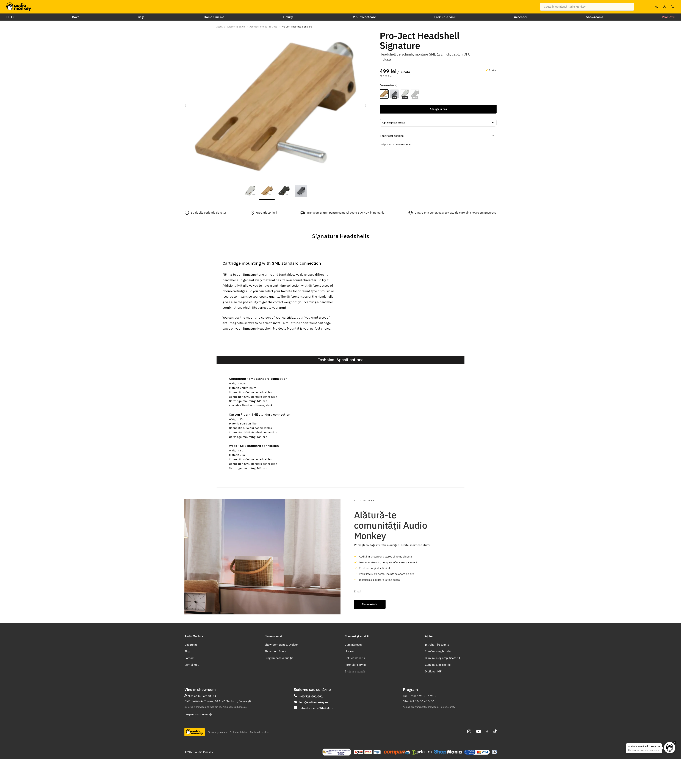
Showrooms (595, 17)
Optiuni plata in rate (393, 122)
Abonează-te (370, 604)
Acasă (219, 26)
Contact (189, 658)
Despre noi (191, 644)
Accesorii (521, 17)
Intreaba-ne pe (316, 708)
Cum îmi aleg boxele (438, 651)
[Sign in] (664, 7)
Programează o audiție (279, 658)
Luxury (288, 17)
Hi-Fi (10, 17)
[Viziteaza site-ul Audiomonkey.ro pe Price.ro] (422, 752)
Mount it (293, 328)
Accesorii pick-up (236, 26)
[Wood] (384, 94)
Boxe (76, 17)
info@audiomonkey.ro (313, 702)
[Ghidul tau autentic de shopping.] (397, 752)
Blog (187, 651)
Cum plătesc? (353, 644)
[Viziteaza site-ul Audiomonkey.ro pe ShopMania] (448, 752)
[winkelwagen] (673, 7)
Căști (141, 17)
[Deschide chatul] (669, 747)
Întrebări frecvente (437, 644)
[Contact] (656, 7)
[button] (185, 105)
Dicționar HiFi (433, 671)
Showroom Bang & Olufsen (281, 644)
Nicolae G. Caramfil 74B (203, 696)
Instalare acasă (355, 671)
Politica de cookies (259, 732)
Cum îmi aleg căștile (438, 664)
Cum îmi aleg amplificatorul (442, 658)
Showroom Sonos (276, 651)
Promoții (668, 17)
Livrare (349, 651)
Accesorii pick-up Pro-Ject (263, 26)
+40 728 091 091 (311, 696)
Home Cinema (214, 17)
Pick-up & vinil (445, 17)
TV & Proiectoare (363, 17)
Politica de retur (355, 658)
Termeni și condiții (217, 732)
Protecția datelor (238, 732)
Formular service (355, 664)
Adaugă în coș (438, 109)
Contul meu (191, 664)
